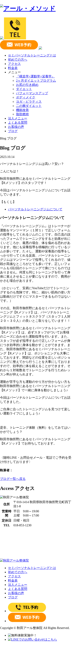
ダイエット (24, 89)
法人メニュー (17, 118)
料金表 (13, 68)
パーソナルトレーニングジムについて (35, 209)
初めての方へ (17, 59)
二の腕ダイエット (29, 105)
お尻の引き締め (27, 84)
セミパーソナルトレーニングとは (32, 55)
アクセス (14, 63)
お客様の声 (16, 126)
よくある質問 (17, 122)
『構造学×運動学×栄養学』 (35, 76)
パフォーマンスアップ (32, 93)
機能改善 (22, 110)
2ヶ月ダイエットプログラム (36, 80)
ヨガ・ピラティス (29, 101)
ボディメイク (25, 97)
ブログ (13, 131)
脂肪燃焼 (22, 114)
